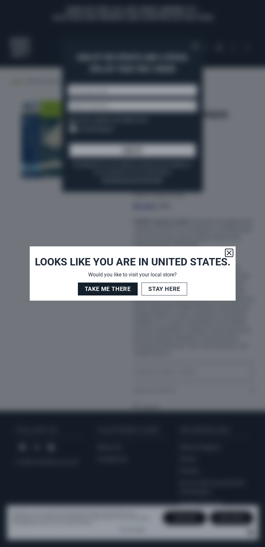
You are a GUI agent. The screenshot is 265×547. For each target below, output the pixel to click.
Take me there (108, 288)
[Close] (229, 253)
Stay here (164, 288)
